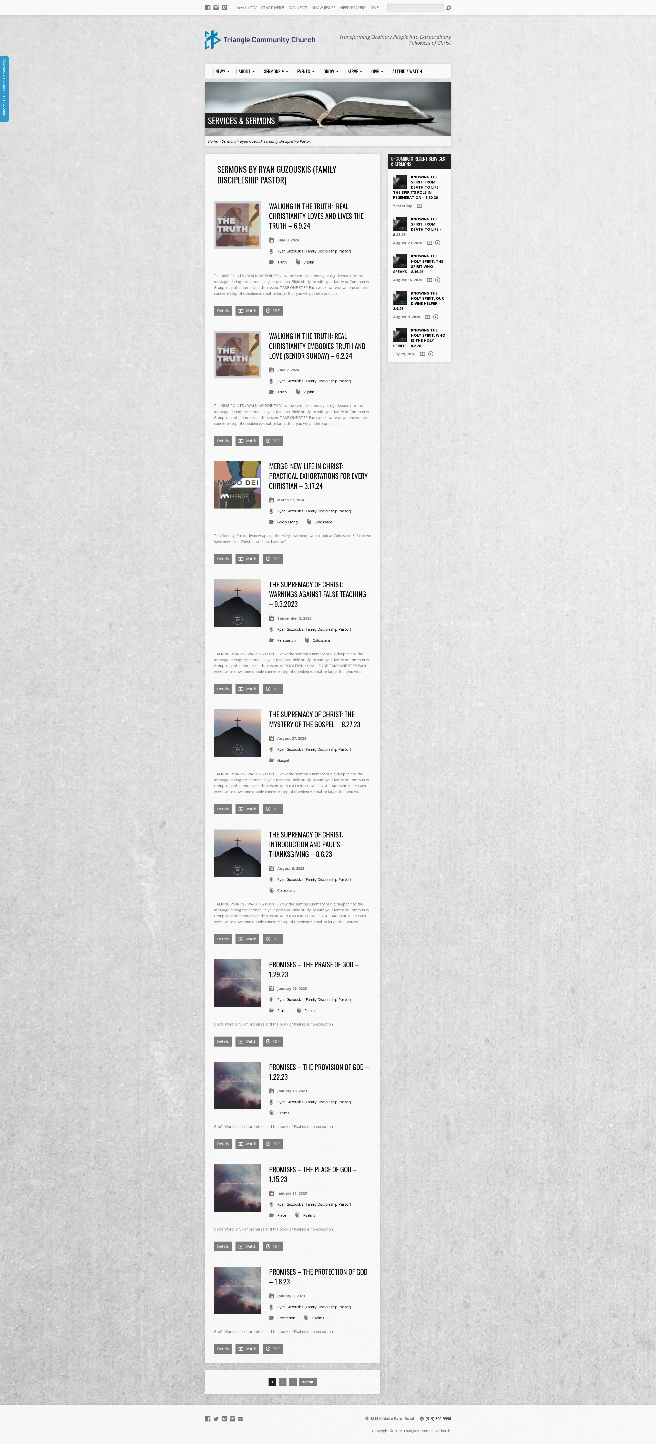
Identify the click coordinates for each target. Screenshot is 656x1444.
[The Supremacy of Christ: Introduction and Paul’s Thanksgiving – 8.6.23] (237, 874)
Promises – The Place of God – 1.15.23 (313, 1174)
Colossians (324, 522)
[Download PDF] (437, 242)
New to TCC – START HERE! (260, 7)
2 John (309, 391)
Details (223, 310)
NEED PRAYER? (353, 7)
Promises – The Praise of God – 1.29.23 (314, 969)
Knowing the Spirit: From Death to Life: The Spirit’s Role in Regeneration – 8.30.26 (416, 187)
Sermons (229, 141)
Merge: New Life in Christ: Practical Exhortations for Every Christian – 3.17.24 (318, 476)
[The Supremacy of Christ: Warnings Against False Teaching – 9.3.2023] (237, 623)
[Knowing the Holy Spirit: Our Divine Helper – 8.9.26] (400, 302)
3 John (309, 262)
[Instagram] (216, 7)
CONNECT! (298, 7)
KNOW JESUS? (323, 7)
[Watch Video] (419, 205)
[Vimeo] (224, 7)
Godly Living (287, 522)
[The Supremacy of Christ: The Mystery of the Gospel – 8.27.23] (237, 753)
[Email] (240, 1418)
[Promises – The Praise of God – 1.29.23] (237, 1003)
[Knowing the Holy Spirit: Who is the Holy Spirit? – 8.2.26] (400, 339)
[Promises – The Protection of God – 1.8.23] (237, 1311)
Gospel (283, 760)
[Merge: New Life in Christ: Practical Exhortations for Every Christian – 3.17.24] (237, 505)
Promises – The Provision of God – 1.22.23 (319, 1071)
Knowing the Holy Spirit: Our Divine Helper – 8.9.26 (418, 301)
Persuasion (286, 640)
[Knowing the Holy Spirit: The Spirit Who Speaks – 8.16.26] (400, 265)
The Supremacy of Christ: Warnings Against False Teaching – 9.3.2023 (317, 594)
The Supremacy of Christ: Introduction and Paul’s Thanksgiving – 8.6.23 (306, 844)
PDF (275, 310)
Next (306, 1382)
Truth (282, 262)
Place (281, 1215)
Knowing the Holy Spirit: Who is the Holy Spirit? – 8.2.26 (419, 338)
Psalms (310, 1010)
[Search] (448, 8)
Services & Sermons (241, 120)
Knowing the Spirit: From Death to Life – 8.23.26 (417, 227)
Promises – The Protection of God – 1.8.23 (318, 1276)
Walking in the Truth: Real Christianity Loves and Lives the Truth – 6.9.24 (316, 216)
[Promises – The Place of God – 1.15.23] (237, 1208)
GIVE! (375, 7)
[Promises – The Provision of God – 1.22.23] (237, 1106)
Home (213, 141)
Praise (282, 1010)
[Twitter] (216, 1418)
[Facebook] (207, 7)
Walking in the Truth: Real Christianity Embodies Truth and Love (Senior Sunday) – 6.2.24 (317, 345)
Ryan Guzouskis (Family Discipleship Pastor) (275, 141)
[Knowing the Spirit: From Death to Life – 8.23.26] (400, 228)
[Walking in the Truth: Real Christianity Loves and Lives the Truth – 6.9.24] (237, 245)
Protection (286, 1317)
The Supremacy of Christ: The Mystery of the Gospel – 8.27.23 (314, 719)
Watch (250, 310)
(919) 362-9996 (438, 1418)
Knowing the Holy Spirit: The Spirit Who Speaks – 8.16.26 (418, 263)
